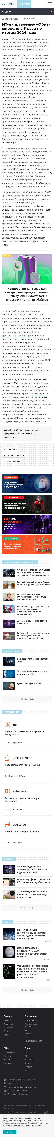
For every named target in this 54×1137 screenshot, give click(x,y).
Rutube (28, 1063)
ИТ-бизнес (24, 4)
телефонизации (37, 237)
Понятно (9, 1132)
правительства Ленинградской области (22, 335)
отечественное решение (17, 363)
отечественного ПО (35, 111)
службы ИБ (37, 370)
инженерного (9, 234)
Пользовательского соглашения (27, 1125)
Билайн (40, 186)
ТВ (26, 1037)
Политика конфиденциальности (22, 1087)
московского (8, 183)
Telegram (29, 1066)
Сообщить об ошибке (17, 1090)
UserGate (35, 363)
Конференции (31, 1020)
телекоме (36, 393)
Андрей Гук (40, 379)
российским (25, 93)
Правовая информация (18, 1094)
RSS (9, 1083)
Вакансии (8, 1059)
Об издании (9, 1052)
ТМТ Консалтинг (20, 169)
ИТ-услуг (22, 55)
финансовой (8, 42)
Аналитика (9, 1024)
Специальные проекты (31, 1025)
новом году (40, 421)
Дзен (27, 1070)
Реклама (7, 1056)
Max (26, 1052)
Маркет (28, 1030)
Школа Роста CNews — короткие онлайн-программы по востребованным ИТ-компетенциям (22, 433)
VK (26, 1056)
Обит (25, 155)
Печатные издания (33, 1041)
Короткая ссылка (13, 461)
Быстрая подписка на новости (21, 1079)
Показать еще (27, 699)
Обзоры (7, 1031)
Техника (28, 1033)
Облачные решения (12, 139)
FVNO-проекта (43, 183)
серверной (34, 132)
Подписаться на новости (14, 455)
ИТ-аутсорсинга (37, 128)
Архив (6, 1034)
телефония (17, 151)
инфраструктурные (11, 118)
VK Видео (29, 1059)
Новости (7, 1020)
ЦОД (48, 192)
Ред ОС (31, 332)
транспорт (46, 321)
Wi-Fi (6, 155)
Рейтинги (8, 1027)
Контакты (8, 1063)
